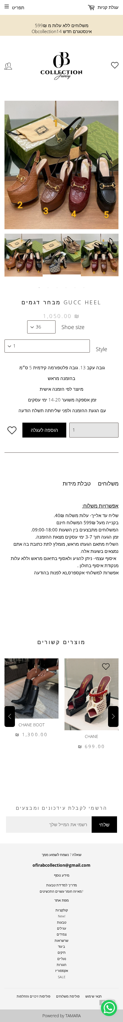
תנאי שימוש (93, 996)
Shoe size (72, 327)
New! (61, 916)
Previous (7, 260)
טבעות (61, 922)
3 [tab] (57, 288)
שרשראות (61, 940)
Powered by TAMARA (61, 1015)
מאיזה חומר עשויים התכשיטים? (61, 891)
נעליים (61, 958)
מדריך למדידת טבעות (61, 885)
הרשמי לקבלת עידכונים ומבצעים (61, 808)
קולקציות (62, 910)
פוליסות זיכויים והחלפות (33, 996)
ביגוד (61, 946)
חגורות (61, 964)
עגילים (61, 928)
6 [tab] (84, 288)
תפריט (18, 7)
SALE (61, 977)
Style (101, 349)
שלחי (104, 824)
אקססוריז (61, 970)
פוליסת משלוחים (68, 996)
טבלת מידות (77, 483)
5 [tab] (75, 288)
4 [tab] (66, 288)
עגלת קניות (107, 7)
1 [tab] (39, 288)
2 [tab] (48, 288)
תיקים (62, 952)
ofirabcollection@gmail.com (61, 865)
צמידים (62, 934)
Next (116, 260)
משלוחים (108, 483)
